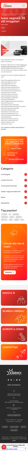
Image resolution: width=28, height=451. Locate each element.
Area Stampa (14, 430)
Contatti (23, 427)
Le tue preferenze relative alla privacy (15, 445)
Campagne (5, 174)
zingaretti (18, 217)
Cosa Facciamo (14, 427)
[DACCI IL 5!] (14, 298)
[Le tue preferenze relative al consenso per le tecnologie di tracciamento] (25, 448)
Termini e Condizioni (10, 419)
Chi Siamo (4, 427)
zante (10, 219)
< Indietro (3, 31)
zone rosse (16, 214)
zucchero (4, 214)
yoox (22, 219)
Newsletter (5, 203)
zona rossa (5, 217)
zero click (4, 219)
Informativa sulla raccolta (9, 449)
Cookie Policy (18, 421)
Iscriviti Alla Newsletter (14, 415)
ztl (10, 214)
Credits (14, 440)
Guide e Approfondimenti (11, 191)
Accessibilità (20, 419)
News (3, 28)
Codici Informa (7, 180)
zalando (16, 219)
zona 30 (12, 217)
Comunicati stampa (9, 186)
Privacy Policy (10, 421)
